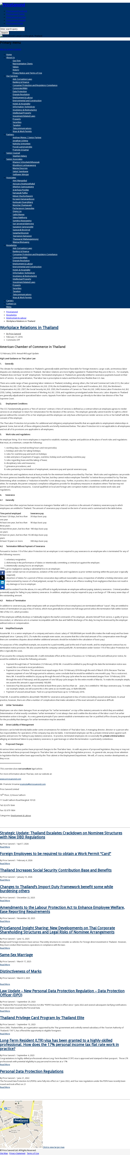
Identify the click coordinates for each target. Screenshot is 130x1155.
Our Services (12, 76)
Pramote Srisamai (21, 150)
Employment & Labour (23, 97)
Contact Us (11, 303)
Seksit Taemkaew (20, 171)
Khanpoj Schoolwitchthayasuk (26, 162)
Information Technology (24, 107)
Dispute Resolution (21, 94)
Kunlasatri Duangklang (23, 202)
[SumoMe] (2, 587)
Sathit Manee (18, 214)
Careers (9, 300)
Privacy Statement (17, 1153)
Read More (5, 847)
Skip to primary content (10, 49)
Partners (10, 134)
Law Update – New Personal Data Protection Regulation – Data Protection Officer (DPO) (62, 993)
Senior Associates (14, 159)
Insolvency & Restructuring (25, 110)
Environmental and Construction (27, 100)
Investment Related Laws (24, 116)
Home (9, 54)
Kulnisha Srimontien (21, 143)
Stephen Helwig (20, 156)
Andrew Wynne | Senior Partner (27, 137)
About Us (10, 57)
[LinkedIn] (2, 582)
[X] (2, 577)
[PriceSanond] (12, 4)
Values (16, 67)
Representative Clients (23, 63)
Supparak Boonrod (21, 230)
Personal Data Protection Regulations (31, 1071)
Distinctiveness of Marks (21, 971)
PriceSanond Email (14, 23)
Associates (11, 177)
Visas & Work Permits (22, 131)
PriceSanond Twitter (15, 14)
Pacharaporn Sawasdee (23, 208)
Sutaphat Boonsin (21, 233)
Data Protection (20, 91)
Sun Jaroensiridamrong (23, 223)
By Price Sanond (13, 334)
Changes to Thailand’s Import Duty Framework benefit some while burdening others (56, 889)
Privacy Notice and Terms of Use (27, 73)
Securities (17, 122)
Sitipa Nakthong (20, 217)
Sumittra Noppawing (22, 220)
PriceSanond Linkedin (16, 20)
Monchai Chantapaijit (22, 205)
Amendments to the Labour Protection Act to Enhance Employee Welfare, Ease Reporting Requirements (62, 909)
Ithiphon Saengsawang (23, 187)
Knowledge (11, 245)
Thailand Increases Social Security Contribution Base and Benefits (56, 870)
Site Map (4, 1153)
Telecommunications (22, 128)
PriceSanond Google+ (16, 17)
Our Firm (17, 60)
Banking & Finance (21, 82)
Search (4, 33)
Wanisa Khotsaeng (21, 242)
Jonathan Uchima (20, 140)
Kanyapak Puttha (20, 193)
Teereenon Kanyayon (22, 236)
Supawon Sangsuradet (23, 227)
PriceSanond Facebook (16, 11)
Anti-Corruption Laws (22, 79)
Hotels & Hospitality (21, 104)
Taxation (17, 125)
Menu (8, 307)
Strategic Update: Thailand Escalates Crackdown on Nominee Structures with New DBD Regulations (61, 835)
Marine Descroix (20, 168)
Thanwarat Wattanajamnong (26, 239)
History (16, 70)
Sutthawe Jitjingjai (21, 174)
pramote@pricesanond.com (33, 784)
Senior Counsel (13, 153)
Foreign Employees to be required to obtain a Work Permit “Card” (55, 853)
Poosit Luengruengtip (22, 147)
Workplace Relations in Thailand (29, 327)
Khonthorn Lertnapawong (24, 165)
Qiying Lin (17, 211)
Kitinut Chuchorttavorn (23, 196)
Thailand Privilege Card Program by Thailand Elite (42, 1018)
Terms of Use (33, 1153)
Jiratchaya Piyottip (21, 190)
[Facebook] (2, 572)
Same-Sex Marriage (16, 955)
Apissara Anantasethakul (24, 184)
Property (17, 119)
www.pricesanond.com (10, 779)
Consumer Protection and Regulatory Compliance (35, 85)
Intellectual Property (22, 113)
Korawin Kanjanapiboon (23, 199)
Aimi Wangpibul (20, 180)
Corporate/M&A (20, 88)
